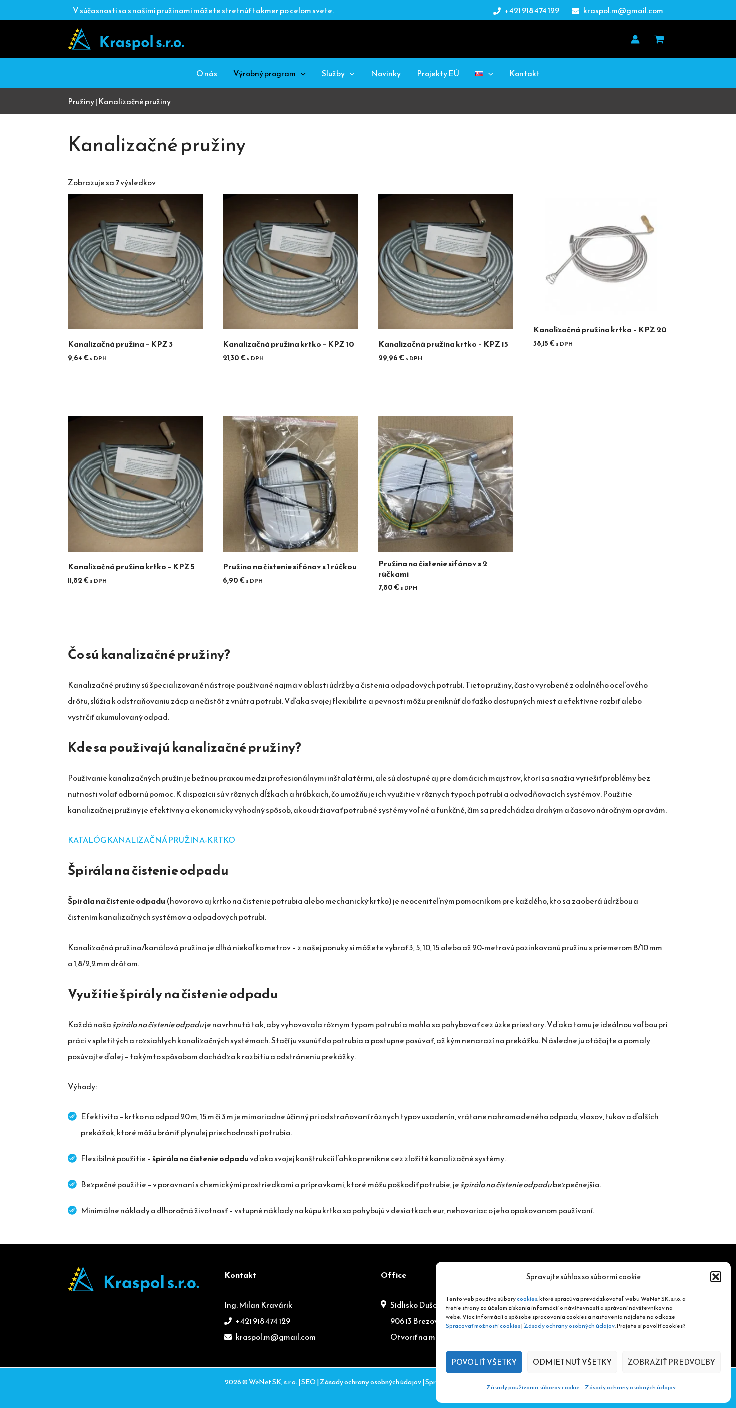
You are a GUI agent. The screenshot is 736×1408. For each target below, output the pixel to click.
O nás (206, 73)
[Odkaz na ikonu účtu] (635, 39)
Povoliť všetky (484, 1362)
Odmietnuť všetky (572, 1362)
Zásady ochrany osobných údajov (569, 1325)
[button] (716, 1277)
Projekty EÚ (438, 73)
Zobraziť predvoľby (671, 1362)
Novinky (386, 73)
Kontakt (524, 73)
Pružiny (81, 101)
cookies (527, 1298)
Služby (333, 73)
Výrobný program (264, 73)
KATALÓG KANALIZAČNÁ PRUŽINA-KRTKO (151, 840)
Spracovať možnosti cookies (483, 1325)
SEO (308, 1382)
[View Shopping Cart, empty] (659, 39)
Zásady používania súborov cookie (533, 1387)
